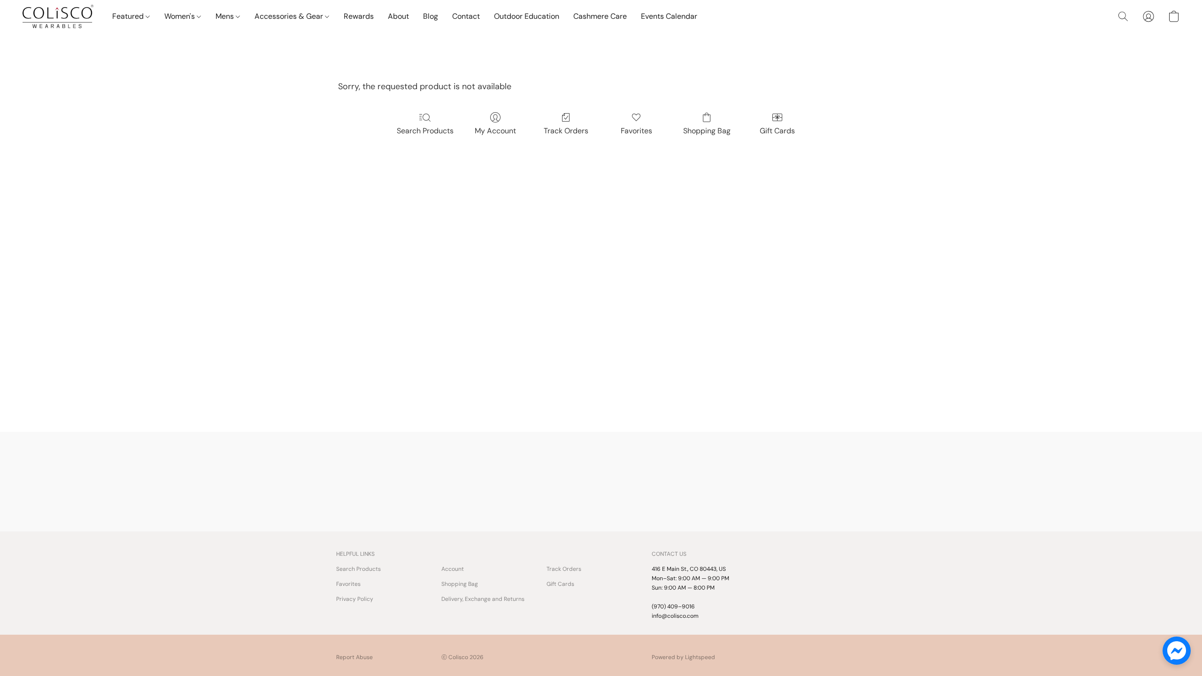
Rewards (359, 16)
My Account (495, 131)
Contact (466, 16)
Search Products (425, 131)
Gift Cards (777, 131)
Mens (226, 16)
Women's (180, 16)
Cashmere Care (600, 16)
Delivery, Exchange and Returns (482, 599)
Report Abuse (354, 657)
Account (452, 569)
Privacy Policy (354, 599)
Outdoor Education (526, 16)
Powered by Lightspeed (683, 657)
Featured (129, 16)
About (398, 16)
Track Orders (566, 131)
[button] (58, 16)
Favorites (636, 131)
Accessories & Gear (289, 16)
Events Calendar (669, 16)
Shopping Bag (707, 131)
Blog (430, 16)
